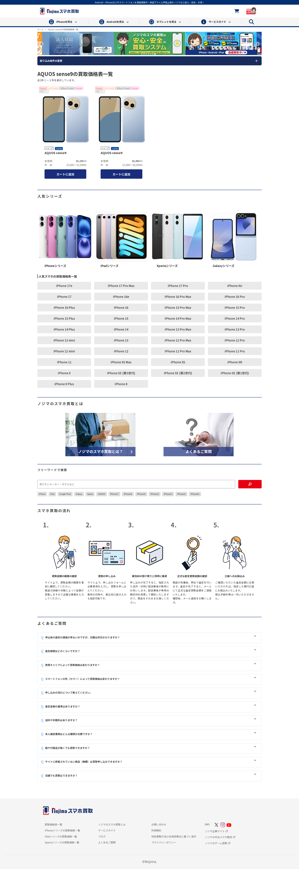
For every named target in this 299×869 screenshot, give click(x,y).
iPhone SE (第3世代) (121, 373)
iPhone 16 (121, 307)
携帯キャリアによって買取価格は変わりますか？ (72, 665)
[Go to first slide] (257, 44)
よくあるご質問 (198, 451)
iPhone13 (168, 494)
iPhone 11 (64, 362)
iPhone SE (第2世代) (178, 373)
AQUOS (101, 494)
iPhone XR (235, 362)
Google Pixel (65, 494)
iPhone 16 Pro (235, 296)
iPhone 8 (121, 384)
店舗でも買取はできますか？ (61, 775)
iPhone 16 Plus (64, 307)
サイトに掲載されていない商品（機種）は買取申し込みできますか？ (83, 761)
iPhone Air (234, 285)
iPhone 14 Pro (235, 318)
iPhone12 (181, 494)
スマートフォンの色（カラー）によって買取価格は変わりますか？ (82, 679)
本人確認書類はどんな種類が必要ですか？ (69, 734)
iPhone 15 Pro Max (178, 307)
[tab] (141, 54)
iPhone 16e (121, 296)
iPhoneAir (195, 494)
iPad (52, 494)
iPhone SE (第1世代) (235, 373)
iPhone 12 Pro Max (178, 340)
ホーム (40, 29)
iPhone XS (178, 362)
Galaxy (79, 494)
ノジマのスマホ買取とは (112, 824)
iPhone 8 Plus (64, 384)
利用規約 (156, 830)
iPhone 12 (121, 351)
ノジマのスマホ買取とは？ (100, 451)
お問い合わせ (158, 824)
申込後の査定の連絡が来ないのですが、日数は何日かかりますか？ (82, 637)
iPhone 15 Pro (235, 307)
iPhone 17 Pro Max (121, 285)
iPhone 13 (121, 340)
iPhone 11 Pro (235, 351)
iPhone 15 (121, 318)
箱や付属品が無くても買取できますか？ (67, 748)
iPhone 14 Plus (64, 329)
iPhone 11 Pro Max (178, 351)
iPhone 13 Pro (235, 329)
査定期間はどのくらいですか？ (62, 651)
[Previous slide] (41, 44)
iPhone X (64, 373)
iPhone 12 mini (64, 351)
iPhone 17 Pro (178, 285)
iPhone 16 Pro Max (178, 296)
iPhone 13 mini (64, 340)
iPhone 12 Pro (235, 340)
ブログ (102, 836)
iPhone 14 (121, 329)
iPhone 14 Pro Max (178, 318)
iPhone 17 (64, 296)
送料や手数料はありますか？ (61, 720)
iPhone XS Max (121, 362)
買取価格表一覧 (53, 824)
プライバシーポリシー (163, 842)
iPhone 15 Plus (64, 318)
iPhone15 (141, 494)
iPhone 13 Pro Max (178, 329)
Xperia (90, 494)
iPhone (42, 494)
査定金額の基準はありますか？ (62, 706)
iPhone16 (128, 494)
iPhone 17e (64, 285)
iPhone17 (114, 494)
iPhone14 (154, 494)
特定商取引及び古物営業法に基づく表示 (173, 836)
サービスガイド (107, 830)
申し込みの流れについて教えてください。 (68, 692)
